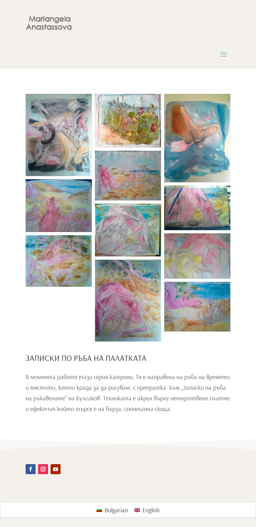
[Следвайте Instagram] (43, 469)
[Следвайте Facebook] (31, 469)
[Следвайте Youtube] (56, 469)
